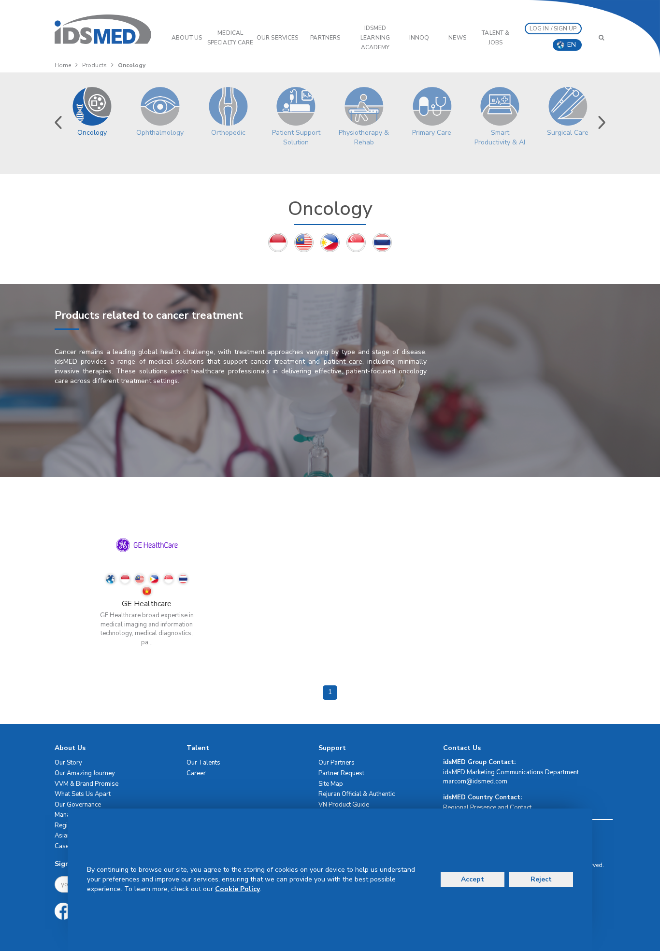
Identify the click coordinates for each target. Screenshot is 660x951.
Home (63, 65)
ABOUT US (187, 38)
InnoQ (419, 38)
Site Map (330, 784)
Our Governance (78, 804)
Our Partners (336, 762)
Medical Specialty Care (230, 37)
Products (94, 65)
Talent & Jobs (495, 37)
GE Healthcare (147, 603)
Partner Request (341, 773)
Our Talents (203, 762)
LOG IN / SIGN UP (553, 28)
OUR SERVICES (277, 38)
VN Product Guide (343, 804)
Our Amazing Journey (85, 773)
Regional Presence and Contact (487, 807)
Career (196, 773)
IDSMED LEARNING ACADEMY (375, 37)
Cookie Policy (237, 889)
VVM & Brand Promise (86, 784)
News (457, 38)
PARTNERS (325, 38)
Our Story (68, 762)
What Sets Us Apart (83, 794)
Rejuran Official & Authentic (356, 794)
